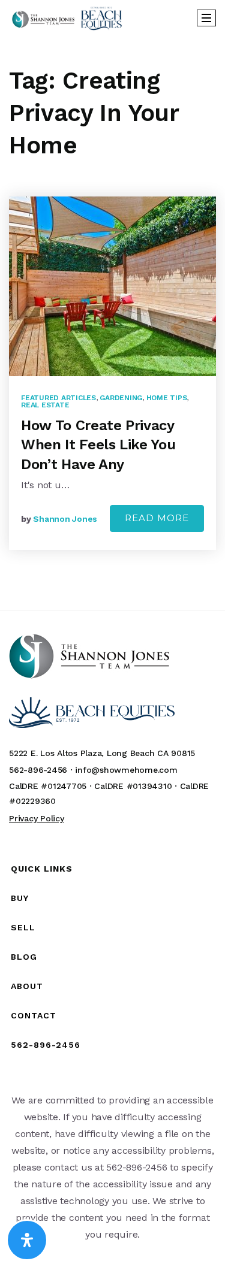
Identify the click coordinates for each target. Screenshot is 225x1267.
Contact (33, 1015)
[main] (112, 323)
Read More (157, 518)
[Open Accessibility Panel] (27, 1240)
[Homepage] (67, 18)
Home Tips (166, 398)
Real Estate (45, 405)
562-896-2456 (45, 1045)
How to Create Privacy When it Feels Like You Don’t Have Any (98, 445)
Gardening (121, 398)
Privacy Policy (36, 818)
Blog (24, 956)
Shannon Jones (65, 519)
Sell (23, 927)
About (27, 986)
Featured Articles (58, 398)
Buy (20, 898)
